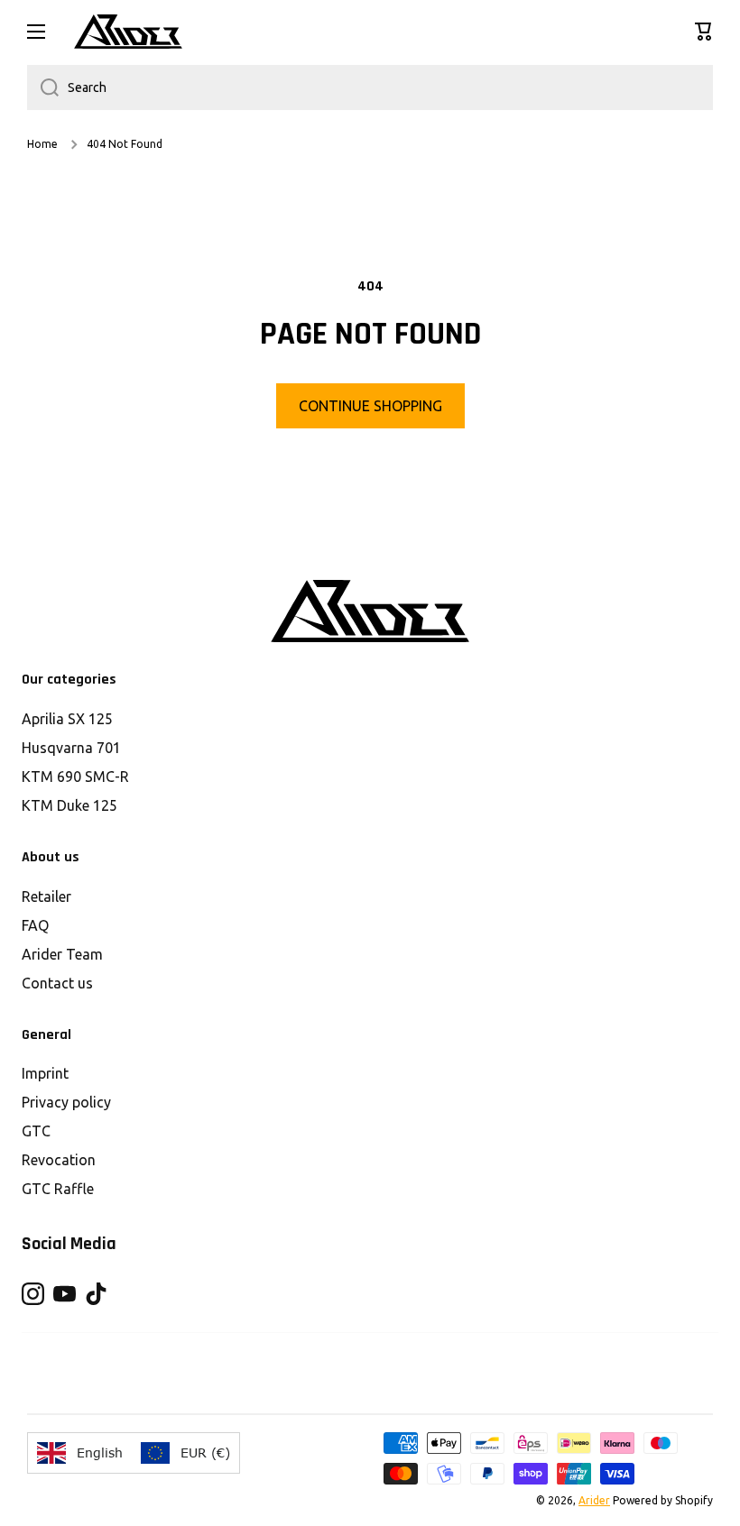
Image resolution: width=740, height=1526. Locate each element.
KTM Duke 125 (69, 805)
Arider (594, 1500)
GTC (36, 1131)
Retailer (46, 896)
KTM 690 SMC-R (75, 776)
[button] (704, 32)
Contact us (57, 983)
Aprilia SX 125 (67, 719)
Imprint (45, 1073)
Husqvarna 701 (71, 748)
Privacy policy (66, 1102)
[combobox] (370, 87)
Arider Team (62, 954)
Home (42, 144)
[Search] (43, 87)
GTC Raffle (58, 1189)
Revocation (59, 1160)
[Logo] (128, 31)
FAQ (35, 925)
